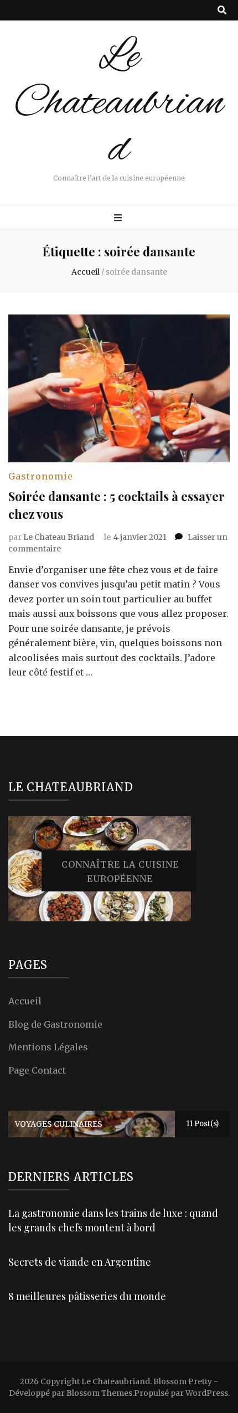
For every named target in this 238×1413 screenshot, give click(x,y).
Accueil (25, 1001)
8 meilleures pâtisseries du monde (87, 1296)
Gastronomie (40, 476)
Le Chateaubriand (119, 104)
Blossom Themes (99, 1393)
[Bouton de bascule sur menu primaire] (119, 217)
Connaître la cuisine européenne (120, 872)
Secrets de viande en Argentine (79, 1261)
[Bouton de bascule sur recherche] (222, 10)
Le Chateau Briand (58, 537)
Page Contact (37, 1070)
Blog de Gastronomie (55, 1024)
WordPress (206, 1393)
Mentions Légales (48, 1047)
